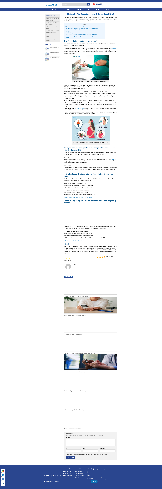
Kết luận (67, 37)
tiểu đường (113, 48)
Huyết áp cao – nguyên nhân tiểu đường (52, 27)
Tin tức (46, 0)
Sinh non (68, 31)
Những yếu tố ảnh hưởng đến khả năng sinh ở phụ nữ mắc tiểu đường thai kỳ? (83, 28)
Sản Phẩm (50, 0)
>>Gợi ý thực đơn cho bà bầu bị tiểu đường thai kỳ (75, 240)
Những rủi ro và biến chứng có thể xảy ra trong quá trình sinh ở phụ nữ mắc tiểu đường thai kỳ (84, 29)
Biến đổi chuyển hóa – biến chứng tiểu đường (51, 23)
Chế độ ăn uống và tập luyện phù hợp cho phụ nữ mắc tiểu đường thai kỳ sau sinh (82, 36)
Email (84, 448)
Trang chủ (52, 9)
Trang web (102, 448)
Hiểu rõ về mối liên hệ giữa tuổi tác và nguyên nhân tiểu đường (52, 31)
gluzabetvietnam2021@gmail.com (53, 481)
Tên (67, 448)
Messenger (3, 480)
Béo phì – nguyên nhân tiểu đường (73, 428)
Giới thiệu (69, 9)
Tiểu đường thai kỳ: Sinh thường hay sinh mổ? (74, 26)
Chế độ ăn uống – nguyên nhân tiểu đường (52, 39)
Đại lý (97, 9)
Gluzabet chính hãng (58, 9)
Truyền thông (79, 9)
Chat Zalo (2, 476)
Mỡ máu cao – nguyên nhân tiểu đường (74, 409)
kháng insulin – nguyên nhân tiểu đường (52, 35)
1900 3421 (99, 5)
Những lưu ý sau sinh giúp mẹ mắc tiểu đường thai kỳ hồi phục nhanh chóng (81, 34)
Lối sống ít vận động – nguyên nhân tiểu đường (52, 19)
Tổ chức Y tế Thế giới (79, 108)
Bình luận (68, 437)
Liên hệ (107, 9)
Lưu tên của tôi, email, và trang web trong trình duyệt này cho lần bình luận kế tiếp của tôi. (87, 454)
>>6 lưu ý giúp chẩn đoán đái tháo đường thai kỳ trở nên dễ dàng (78, 197)
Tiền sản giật (69, 33)
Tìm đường (2, 472)
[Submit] (88, 4)
